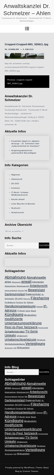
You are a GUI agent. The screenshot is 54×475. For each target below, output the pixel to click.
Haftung (30, 302)
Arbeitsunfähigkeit (11, 290)
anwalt (26, 281)
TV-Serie (31, 331)
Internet (39, 307)
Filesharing (40, 298)
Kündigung (14, 314)
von (14, 348)
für (25, 302)
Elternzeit (26, 299)
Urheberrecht (22, 336)
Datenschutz (33, 294)
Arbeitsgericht (23, 286)
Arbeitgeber (38, 282)
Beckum (21, 290)
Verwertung (9, 348)
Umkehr (10, 335)
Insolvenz (15, 188)
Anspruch (16, 282)
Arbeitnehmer (10, 286)
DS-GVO (15, 183)
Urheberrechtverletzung (20, 339)
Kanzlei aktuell (18, 199)
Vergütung (41, 340)
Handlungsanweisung (20, 306)
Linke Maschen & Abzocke (23, 204)
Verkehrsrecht (17, 212)
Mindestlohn (30, 315)
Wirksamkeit (23, 348)
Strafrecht (15, 208)
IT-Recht (21, 311)
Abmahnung (15, 277)
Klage (33, 311)
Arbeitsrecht (16, 179)
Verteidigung (35, 344)
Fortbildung (10, 302)
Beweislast (36, 290)
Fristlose (19, 302)
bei (26, 290)
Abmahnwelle (36, 277)
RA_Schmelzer (12, 49)
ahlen (8, 282)
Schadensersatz (15, 331)
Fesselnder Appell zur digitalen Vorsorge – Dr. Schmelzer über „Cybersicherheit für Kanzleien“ (25, 143)
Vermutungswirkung (15, 344)
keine (28, 311)
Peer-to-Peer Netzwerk (21, 327)
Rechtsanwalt (43, 327)
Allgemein (15, 175)
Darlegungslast (15, 294)
